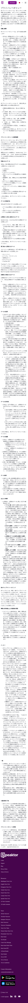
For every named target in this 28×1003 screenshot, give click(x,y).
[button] (20, 2)
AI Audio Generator (5, 904)
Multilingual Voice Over (6, 881)
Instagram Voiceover (5, 919)
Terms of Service (5, 872)
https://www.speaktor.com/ (11, 95)
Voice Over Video (5, 928)
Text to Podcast (4, 959)
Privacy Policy (4, 869)
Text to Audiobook (5, 962)
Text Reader (3, 939)
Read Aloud (3, 936)
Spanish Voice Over (5, 898)
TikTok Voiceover (5, 913)
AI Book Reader (4, 951)
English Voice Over (5, 884)
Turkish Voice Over (5, 890)
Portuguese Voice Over (6, 887)
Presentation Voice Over (6, 933)
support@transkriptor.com (12, 460)
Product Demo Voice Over (7, 931)
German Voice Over (5, 895)
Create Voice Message (6, 942)
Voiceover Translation (6, 925)
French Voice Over (5, 892)
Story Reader (4, 954)
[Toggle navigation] (25, 2)
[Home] (2, 2)
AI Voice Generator (5, 901)
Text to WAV (4, 957)
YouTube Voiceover (5, 916)
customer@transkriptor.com (7, 972)
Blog (2, 866)
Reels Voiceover (4, 922)
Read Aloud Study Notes (6, 945)
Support (2, 863)
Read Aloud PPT (5, 948)
